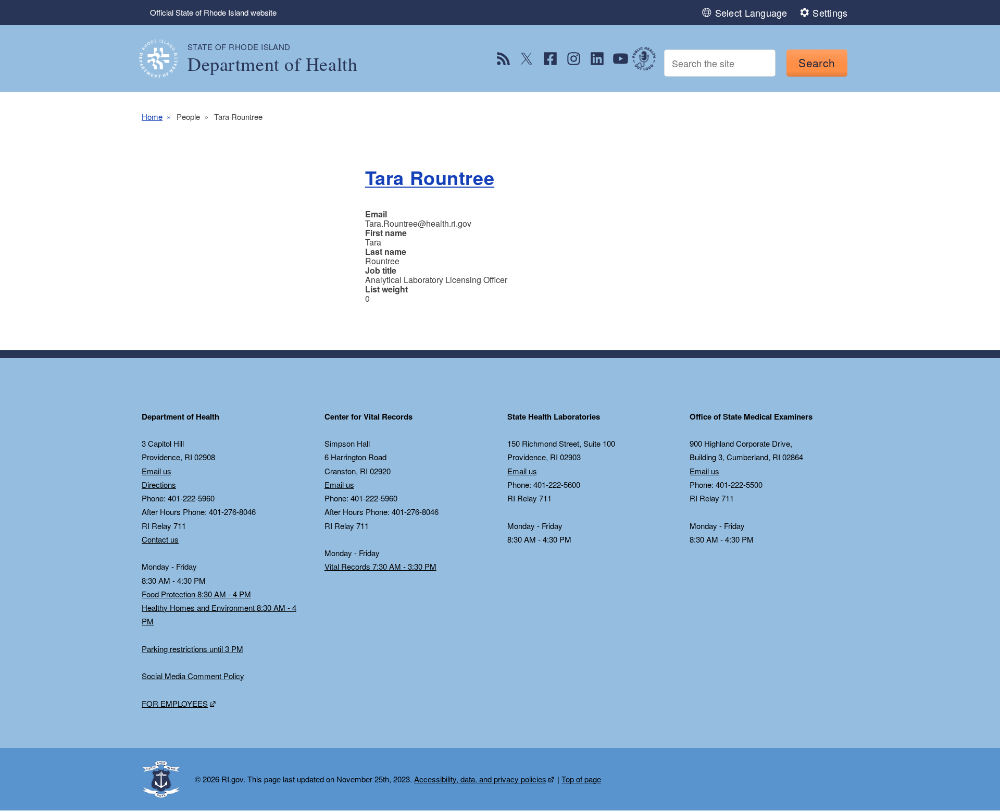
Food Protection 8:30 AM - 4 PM (196, 593)
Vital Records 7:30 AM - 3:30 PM (380, 566)
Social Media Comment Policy (193, 675)
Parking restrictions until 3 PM (192, 648)
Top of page (581, 778)
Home (152, 116)
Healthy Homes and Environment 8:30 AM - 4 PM (219, 614)
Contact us (160, 539)
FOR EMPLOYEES (175, 703)
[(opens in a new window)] (503, 58)
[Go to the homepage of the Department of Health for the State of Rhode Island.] (165, 59)
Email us (156, 470)
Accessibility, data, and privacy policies (480, 778)
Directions (159, 484)
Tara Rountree (429, 177)
